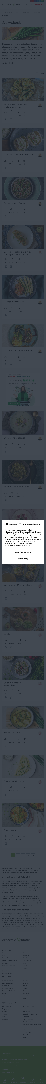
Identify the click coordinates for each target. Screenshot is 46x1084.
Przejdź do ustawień (22, 552)
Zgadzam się (23, 559)
